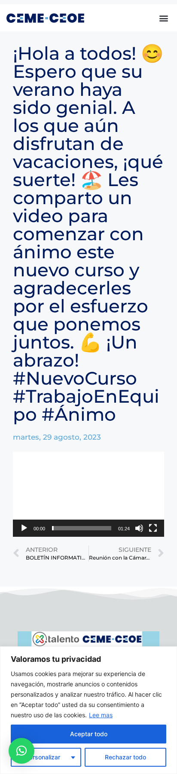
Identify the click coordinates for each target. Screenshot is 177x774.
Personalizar (42, 757)
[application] (88, 494)
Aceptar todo (88, 733)
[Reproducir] (24, 528)
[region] (88, 710)
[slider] (81, 528)
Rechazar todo (125, 757)
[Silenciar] (139, 528)
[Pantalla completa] (153, 528)
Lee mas (101, 715)
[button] (163, 18)
